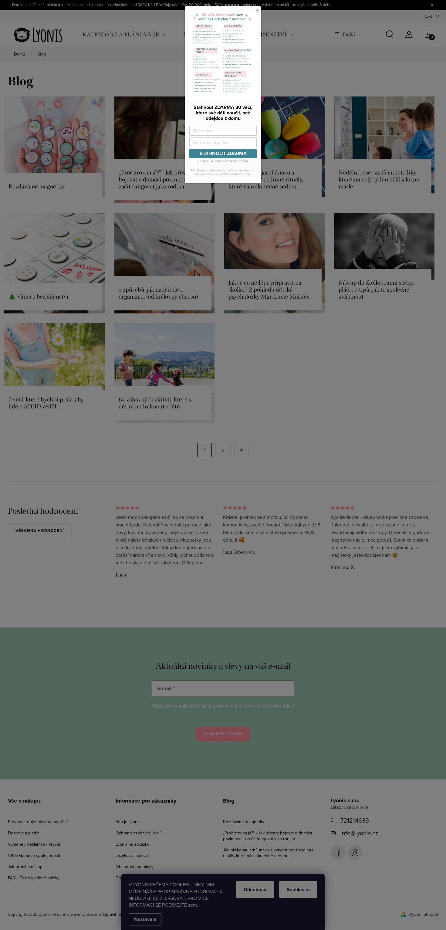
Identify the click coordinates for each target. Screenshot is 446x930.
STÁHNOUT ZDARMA (223, 153)
